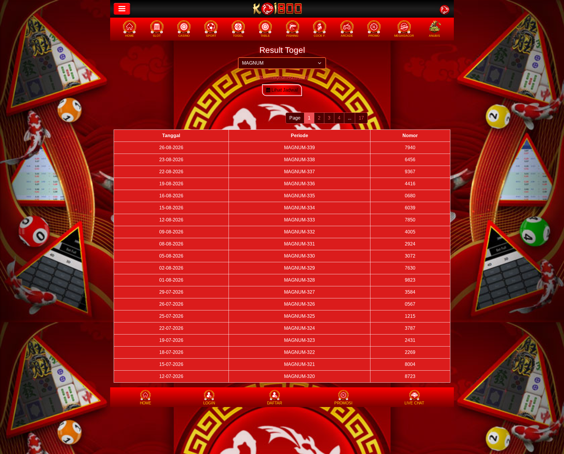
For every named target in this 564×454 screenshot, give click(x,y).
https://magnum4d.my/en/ (282, 77)
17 (361, 117)
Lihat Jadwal (284, 90)
